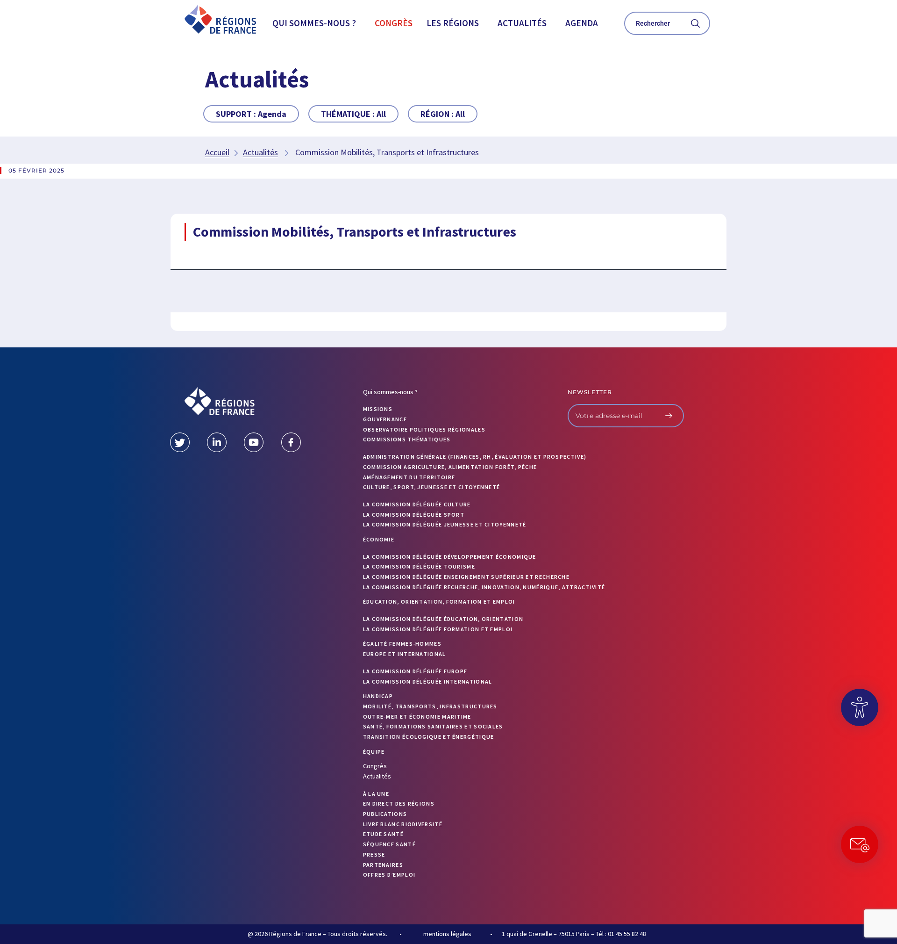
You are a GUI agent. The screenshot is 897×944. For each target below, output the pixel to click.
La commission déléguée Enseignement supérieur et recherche (466, 576)
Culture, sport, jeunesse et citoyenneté (431, 486)
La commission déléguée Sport (413, 514)
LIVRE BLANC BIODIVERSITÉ (402, 824)
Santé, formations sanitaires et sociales (433, 726)
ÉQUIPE (374, 751)
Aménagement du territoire (409, 477)
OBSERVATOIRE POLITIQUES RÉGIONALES (424, 429)
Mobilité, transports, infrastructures (430, 706)
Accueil (217, 152)
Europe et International (404, 653)
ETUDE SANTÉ (383, 833)
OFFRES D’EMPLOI (389, 874)
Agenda (581, 23)
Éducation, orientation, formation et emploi (439, 601)
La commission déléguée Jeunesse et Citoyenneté (445, 524)
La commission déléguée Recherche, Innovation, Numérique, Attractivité (484, 587)
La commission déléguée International (427, 681)
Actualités (522, 23)
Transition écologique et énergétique (428, 736)
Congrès (394, 23)
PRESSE (374, 854)
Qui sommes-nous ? (314, 23)
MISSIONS (377, 408)
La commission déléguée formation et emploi (438, 629)
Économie (378, 539)
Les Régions (453, 23)
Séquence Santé (389, 844)
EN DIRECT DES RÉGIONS (398, 803)
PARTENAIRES (383, 864)
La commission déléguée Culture (417, 504)
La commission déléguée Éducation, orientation (443, 618)
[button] (316, 23)
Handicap (378, 695)
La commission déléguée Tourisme (419, 566)
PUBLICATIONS (385, 813)
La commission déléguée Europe (415, 671)
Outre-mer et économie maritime (417, 716)
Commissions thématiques (407, 439)
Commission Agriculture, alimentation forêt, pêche (450, 466)
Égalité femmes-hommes (402, 643)
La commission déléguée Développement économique (449, 556)
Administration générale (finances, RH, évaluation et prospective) (475, 456)
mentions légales (447, 934)
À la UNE (376, 793)
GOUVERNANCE (385, 419)
